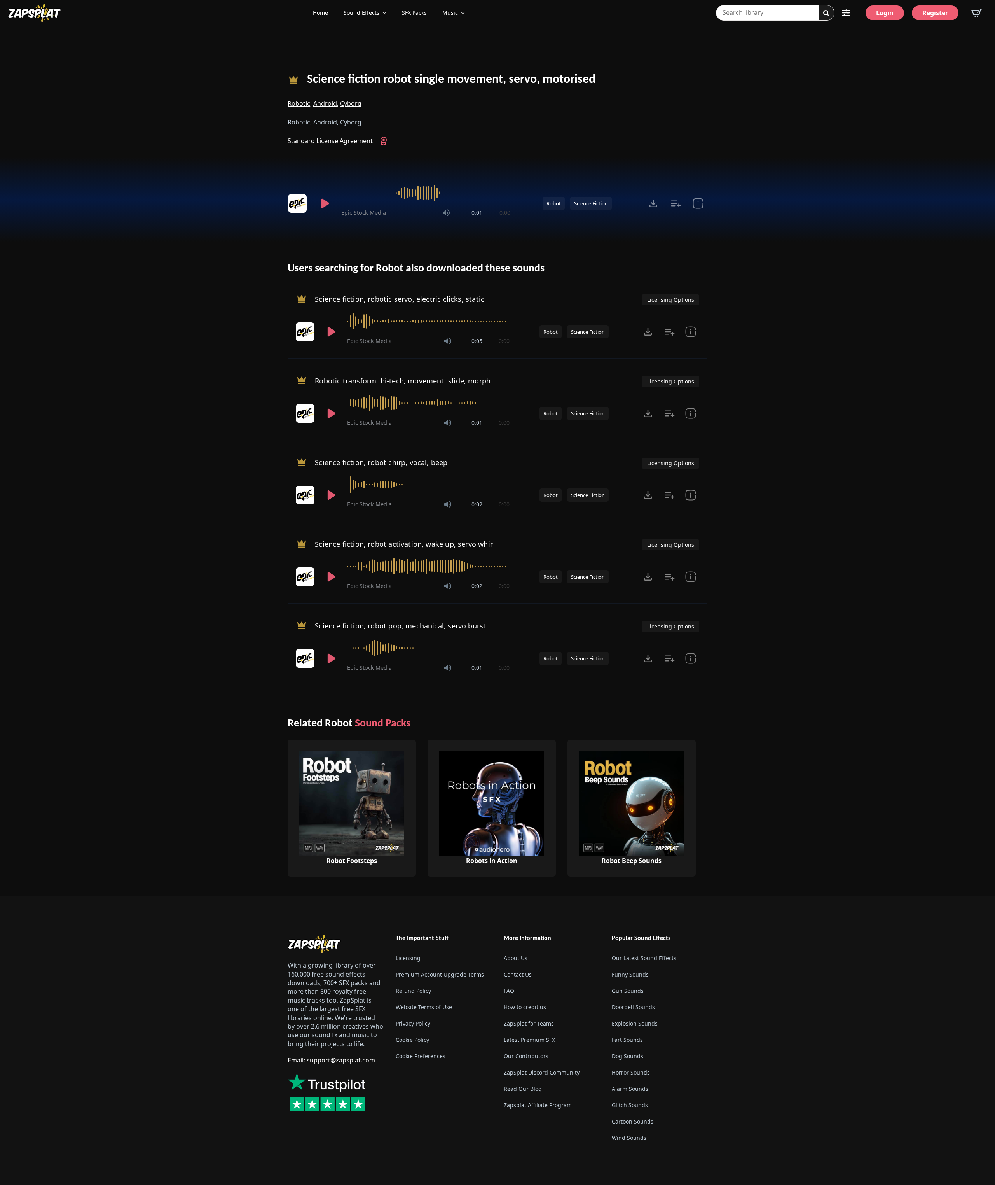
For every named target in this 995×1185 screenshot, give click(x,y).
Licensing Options (670, 299)
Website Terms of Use (424, 1007)
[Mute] (446, 213)
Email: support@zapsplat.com (331, 1060)
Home (320, 12)
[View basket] (976, 12)
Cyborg (350, 103)
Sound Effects (361, 12)
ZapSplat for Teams (529, 1023)
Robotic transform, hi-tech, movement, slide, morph (403, 380)
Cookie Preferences (420, 1056)
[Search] (826, 13)
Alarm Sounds (630, 1088)
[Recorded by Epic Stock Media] (298, 203)
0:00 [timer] (504, 212)
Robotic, (300, 103)
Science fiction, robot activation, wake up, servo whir (404, 544)
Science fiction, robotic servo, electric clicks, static (399, 299)
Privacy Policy (413, 1023)
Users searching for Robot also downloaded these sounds (416, 268)
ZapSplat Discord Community (542, 1072)
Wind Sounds (629, 1137)
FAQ (509, 990)
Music (450, 12)
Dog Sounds (627, 1056)
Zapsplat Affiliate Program (538, 1105)
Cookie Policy (412, 1039)
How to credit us (525, 1007)
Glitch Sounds (630, 1105)
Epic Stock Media (363, 212)
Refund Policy (413, 990)
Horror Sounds (631, 1072)
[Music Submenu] (465, 12)
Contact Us (518, 974)
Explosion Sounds (635, 1023)
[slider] (425, 193)
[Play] (324, 203)
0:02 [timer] (476, 504)
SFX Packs (414, 12)
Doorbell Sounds (633, 1007)
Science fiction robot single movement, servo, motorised (451, 80)
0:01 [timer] (476, 212)
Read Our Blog (523, 1088)
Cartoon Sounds (632, 1121)
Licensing (408, 958)
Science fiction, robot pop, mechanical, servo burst (400, 625)
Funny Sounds (630, 974)
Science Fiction (591, 203)
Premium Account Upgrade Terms (440, 974)
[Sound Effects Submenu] (386, 12)
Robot (553, 203)
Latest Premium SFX (529, 1039)
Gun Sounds (628, 990)
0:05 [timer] (476, 341)
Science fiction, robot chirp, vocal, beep (381, 462)
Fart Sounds (627, 1039)
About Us (515, 958)
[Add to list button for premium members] (676, 203)
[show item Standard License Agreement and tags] (698, 203)
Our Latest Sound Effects (644, 958)
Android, (326, 103)
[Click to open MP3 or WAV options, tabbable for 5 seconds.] (653, 203)
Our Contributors (526, 1056)
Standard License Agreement (330, 141)
